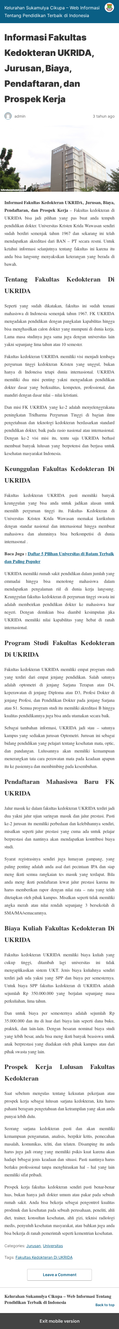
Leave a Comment (59, 1274)
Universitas (53, 1245)
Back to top (105, 1305)
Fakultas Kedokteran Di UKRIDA (44, 1257)
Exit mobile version (60, 1321)
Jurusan (33, 1245)
